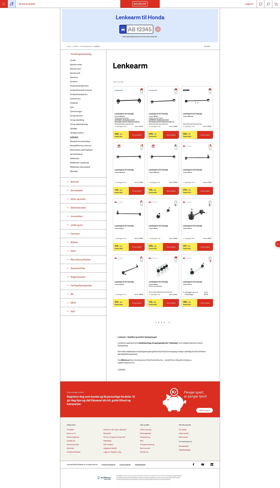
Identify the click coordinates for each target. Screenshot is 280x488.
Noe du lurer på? (73, 444)
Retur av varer (145, 448)
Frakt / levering (145, 429)
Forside (69, 46)
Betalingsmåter (145, 433)
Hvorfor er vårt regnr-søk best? (114, 429)
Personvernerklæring (108, 464)
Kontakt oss (71, 441)
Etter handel (183, 437)
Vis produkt (136, 135)
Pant (141, 441)
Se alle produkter (27, 4)
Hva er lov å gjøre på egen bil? (114, 437)
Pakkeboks (107, 441)
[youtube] (202, 464)
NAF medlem (108, 444)
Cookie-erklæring (125, 464)
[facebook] (193, 464)
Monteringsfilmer (73, 437)
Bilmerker (70, 448)
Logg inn (249, 4)
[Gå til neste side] (169, 322)
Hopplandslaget (185, 450)
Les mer (122, 369)
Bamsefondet (184, 446)
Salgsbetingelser (140, 464)
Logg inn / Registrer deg (112, 452)
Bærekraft (107, 433)
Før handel (182, 429)
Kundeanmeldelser (74, 452)
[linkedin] (212, 464)
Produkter (75, 46)
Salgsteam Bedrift (110, 448)
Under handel (184, 433)
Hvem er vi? (71, 433)
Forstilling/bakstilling (86, 46)
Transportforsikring (147, 444)
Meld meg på (205, 410)
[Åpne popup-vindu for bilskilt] (12, 4)
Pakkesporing (145, 437)
